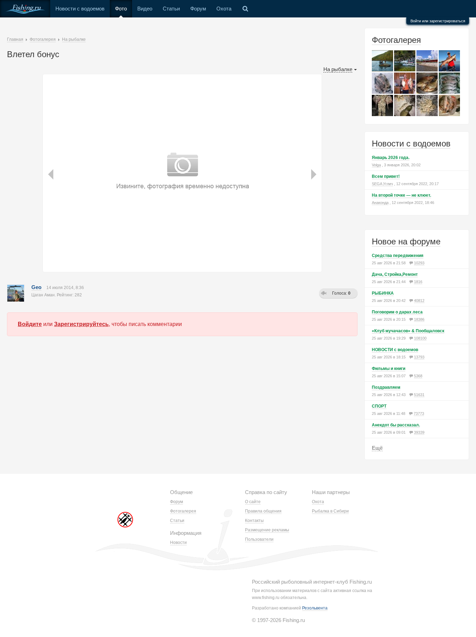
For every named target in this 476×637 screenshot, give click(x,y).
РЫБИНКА (383, 293)
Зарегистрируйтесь (81, 324)
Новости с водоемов (80, 9)
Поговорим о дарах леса (397, 312)
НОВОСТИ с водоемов (395, 349)
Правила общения (263, 511)
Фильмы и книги (388, 368)
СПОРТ (379, 406)
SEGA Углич (382, 184)
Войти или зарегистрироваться (437, 21)
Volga (376, 165)
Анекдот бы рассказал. (396, 425)
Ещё (377, 448)
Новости (178, 542)
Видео (144, 9)
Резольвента (315, 608)
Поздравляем (386, 387)
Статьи (171, 9)
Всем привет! (386, 176)
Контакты (254, 520)
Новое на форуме (406, 241)
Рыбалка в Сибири (330, 511)
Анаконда (380, 202)
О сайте (253, 501)
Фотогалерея (396, 40)
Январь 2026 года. (390, 157)
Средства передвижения (397, 255)
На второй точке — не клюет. (401, 195)
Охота (223, 9)
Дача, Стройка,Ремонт (395, 274)
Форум (198, 9)
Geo (36, 287)
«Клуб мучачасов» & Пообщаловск (408, 330)
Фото (121, 9)
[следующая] (313, 142)
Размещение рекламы (267, 530)
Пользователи (259, 539)
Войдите (30, 324)
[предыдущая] (51, 142)
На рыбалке (337, 69)
